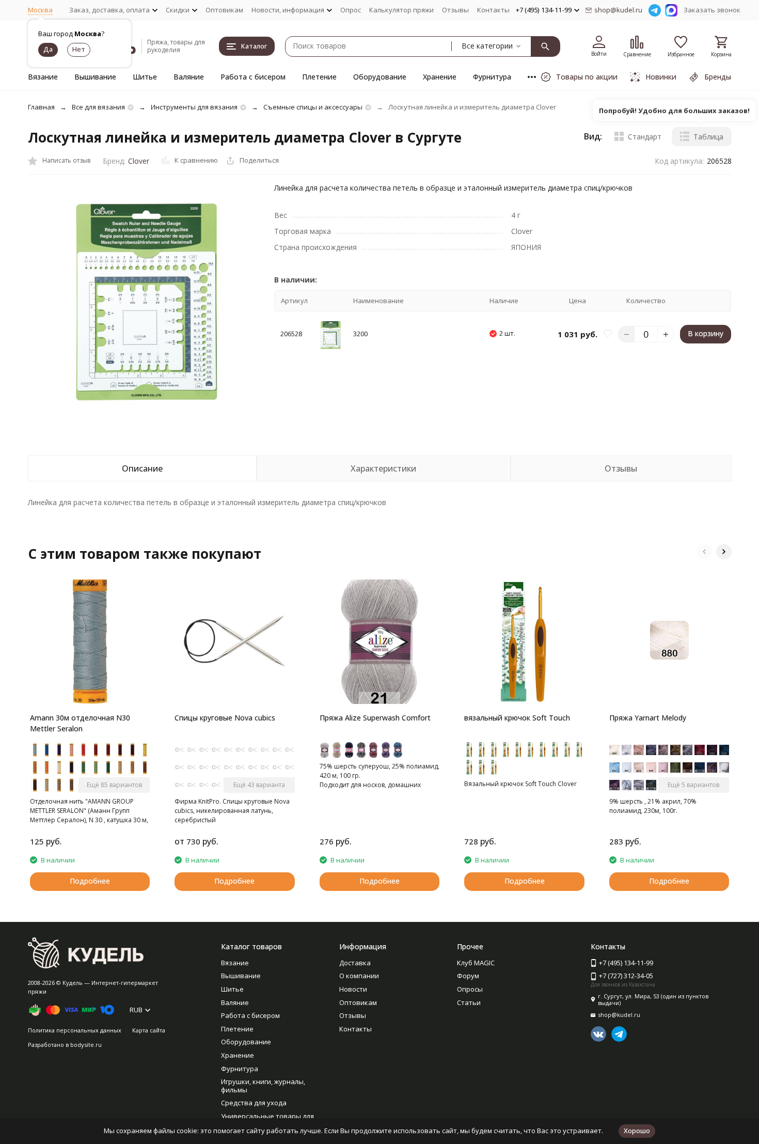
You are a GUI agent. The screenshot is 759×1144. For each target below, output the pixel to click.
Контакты (493, 9)
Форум (468, 975)
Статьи (469, 1002)
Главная (41, 107)
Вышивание (95, 77)
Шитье (145, 77)
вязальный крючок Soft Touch (517, 718)
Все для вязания (98, 107)
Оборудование (379, 77)
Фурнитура (492, 77)
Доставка (355, 962)
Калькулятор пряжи (401, 9)
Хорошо (637, 1130)
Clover (138, 161)
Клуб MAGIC (476, 962)
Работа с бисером (253, 77)
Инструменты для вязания (194, 107)
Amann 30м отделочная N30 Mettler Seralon (80, 723)
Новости (353, 989)
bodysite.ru (86, 1044)
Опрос (350, 9)
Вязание (43, 77)
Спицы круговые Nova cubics (225, 718)
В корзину (705, 334)
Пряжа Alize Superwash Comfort (375, 718)
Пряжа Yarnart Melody (647, 718)
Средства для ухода (254, 1102)
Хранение (439, 77)
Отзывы (455, 9)
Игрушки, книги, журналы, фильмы (263, 1085)
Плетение (319, 77)
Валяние (188, 77)
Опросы (470, 989)
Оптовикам (224, 9)
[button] (704, 551)
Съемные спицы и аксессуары (312, 107)
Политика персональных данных (74, 1030)
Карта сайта (148, 1030)
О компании (359, 975)
